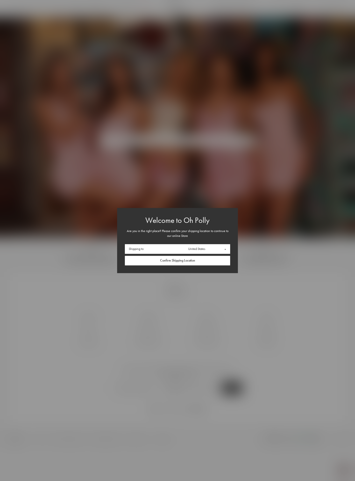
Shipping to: (136, 249)
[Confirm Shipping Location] (177, 260)
